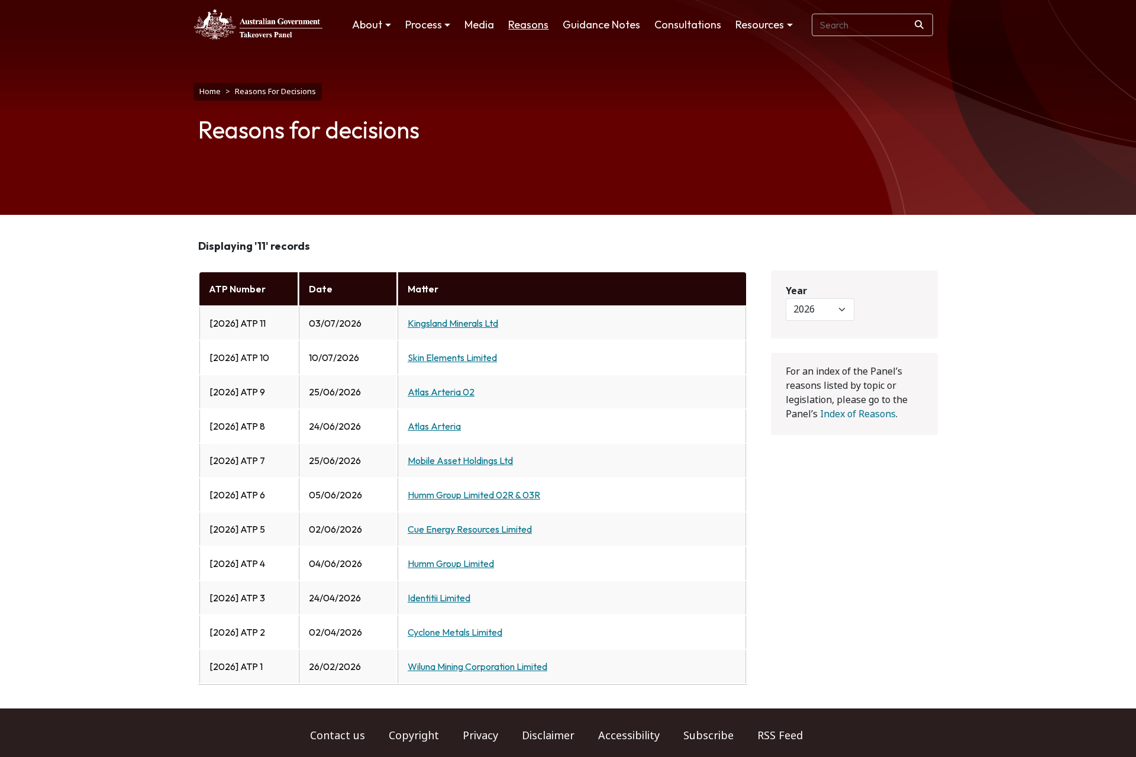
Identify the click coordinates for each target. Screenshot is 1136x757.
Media (479, 24)
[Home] (258, 24)
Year (796, 291)
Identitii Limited (439, 598)
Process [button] (423, 24)
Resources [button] (759, 24)
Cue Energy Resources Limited (470, 529)
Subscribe (708, 735)
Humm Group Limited (451, 563)
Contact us (337, 735)
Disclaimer (548, 735)
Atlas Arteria (434, 426)
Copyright (414, 735)
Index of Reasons (858, 414)
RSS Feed (780, 735)
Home (210, 91)
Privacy (480, 735)
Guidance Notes (601, 24)
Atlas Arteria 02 (441, 392)
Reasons (528, 24)
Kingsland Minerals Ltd (453, 323)
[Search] (919, 25)
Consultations (687, 24)
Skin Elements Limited (452, 357)
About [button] (367, 24)
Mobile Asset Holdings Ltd (460, 460)
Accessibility (629, 735)
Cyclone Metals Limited (455, 632)
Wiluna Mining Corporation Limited (477, 666)
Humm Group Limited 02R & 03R (474, 495)
